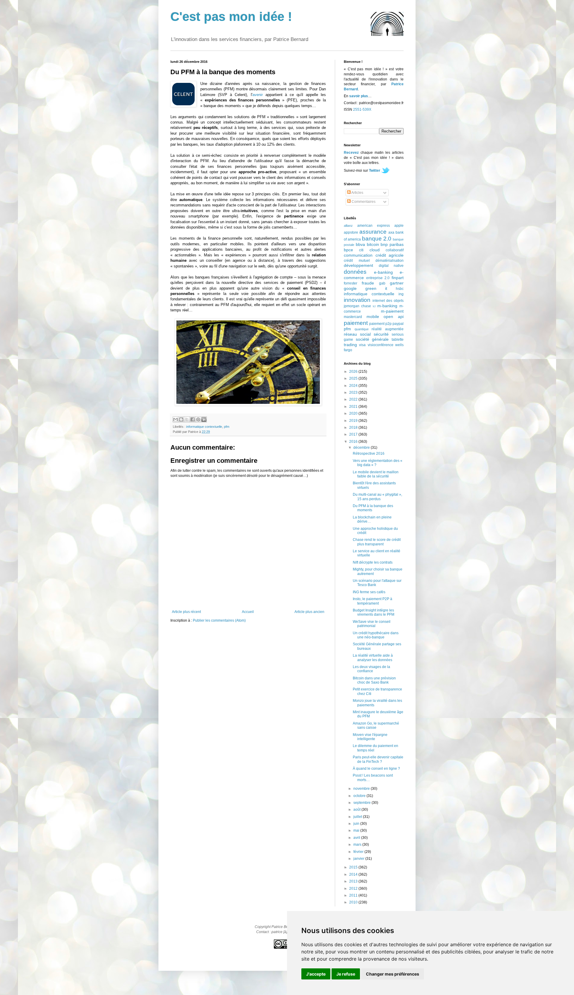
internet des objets (388, 301)
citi (361, 250)
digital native (391, 266)
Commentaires (363, 202)
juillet (358, 817)
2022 (353, 399)
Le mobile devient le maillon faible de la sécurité (376, 474)
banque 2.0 (376, 238)
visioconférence (380, 345)
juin (356, 823)
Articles (357, 193)
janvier (359, 858)
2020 (353, 413)
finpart (398, 277)
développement (358, 265)
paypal (398, 324)
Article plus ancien (309, 612)
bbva (360, 244)
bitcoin (373, 244)
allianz (348, 225)
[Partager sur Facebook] (193, 419)
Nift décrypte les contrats (373, 562)
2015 (353, 867)
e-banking (383, 272)
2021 (353, 406)
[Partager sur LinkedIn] (204, 419)
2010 (353, 902)
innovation (357, 300)
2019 (353, 421)
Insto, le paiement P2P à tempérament (372, 601)
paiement (356, 323)
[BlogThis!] (181, 419)
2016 (353, 441)
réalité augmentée (388, 329)
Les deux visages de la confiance (371, 669)
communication (358, 255)
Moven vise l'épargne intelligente (370, 737)
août (357, 809)
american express (373, 225)
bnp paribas (392, 244)
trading (350, 344)
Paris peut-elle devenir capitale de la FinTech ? (378, 759)
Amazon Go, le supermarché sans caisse (376, 725)
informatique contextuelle (204, 426)
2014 (353, 874)
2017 (353, 434)
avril (357, 838)
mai (356, 830)
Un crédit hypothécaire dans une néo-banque (376, 635)
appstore (351, 232)
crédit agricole (389, 255)
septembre (362, 803)
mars (357, 844)
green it (376, 288)
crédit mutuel (357, 260)
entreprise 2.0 (378, 278)
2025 (353, 378)
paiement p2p (380, 324)
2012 (353, 888)
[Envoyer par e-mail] (175, 419)
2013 (353, 881)
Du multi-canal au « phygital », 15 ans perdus (377, 496)
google (350, 288)
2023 (353, 392)
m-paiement (392, 311)
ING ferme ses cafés (369, 592)
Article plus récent (186, 612)
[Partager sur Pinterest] (198, 419)
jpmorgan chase (357, 306)
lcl (374, 306)
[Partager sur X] (187, 419)
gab (382, 283)
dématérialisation (389, 260)
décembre (362, 447)
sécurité (381, 334)
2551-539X (362, 109)
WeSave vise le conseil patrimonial (371, 624)
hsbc (400, 289)
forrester (350, 283)
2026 (353, 371)
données (355, 272)
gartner (397, 283)
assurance (373, 232)
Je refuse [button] (345, 973)
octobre (360, 796)
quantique (362, 329)
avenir (257, 94)
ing (401, 294)
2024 (353, 386)
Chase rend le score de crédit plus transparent (377, 542)
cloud (375, 249)
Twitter (374, 170)
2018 (353, 427)
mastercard (353, 317)
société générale (372, 339)
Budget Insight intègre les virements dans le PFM (373, 612)
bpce (348, 249)
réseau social (357, 334)
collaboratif (395, 250)
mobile (373, 316)
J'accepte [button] (316, 973)
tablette (398, 339)
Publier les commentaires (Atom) (219, 620)
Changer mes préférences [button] (392, 973)
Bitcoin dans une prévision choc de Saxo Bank (374, 680)
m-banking (387, 305)
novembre (362, 788)
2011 (353, 895)
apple (399, 225)
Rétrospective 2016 (368, 453)
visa (362, 345)
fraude (368, 283)
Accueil (248, 612)
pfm (226, 426)
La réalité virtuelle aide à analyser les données (373, 657)
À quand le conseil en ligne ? (376, 768)
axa (391, 232)
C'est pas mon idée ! (231, 17)
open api (394, 316)
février (358, 852)
